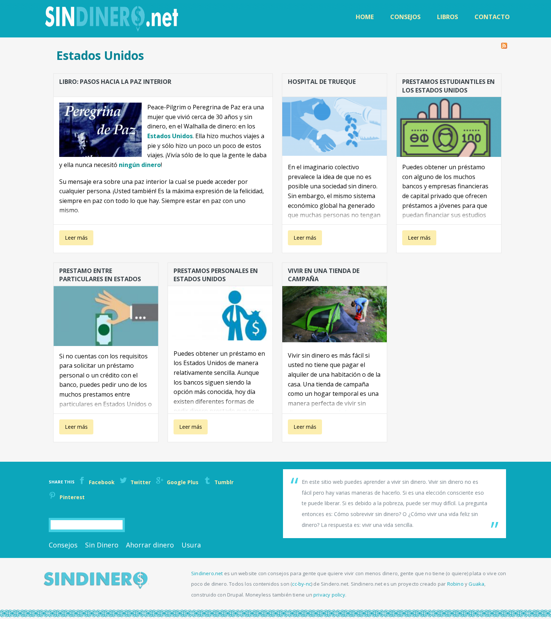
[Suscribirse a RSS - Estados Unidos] (504, 44)
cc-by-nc (301, 583)
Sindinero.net (207, 573)
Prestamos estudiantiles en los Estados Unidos (448, 85)
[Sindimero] (96, 587)
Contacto (492, 17)
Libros (447, 17)
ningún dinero (140, 165)
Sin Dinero (101, 544)
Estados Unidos (170, 136)
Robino (455, 583)
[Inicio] (112, 18)
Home (365, 17)
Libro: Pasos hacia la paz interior (115, 82)
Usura (191, 544)
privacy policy (329, 594)
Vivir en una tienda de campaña (323, 274)
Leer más (75, 239)
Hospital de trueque (322, 82)
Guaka (476, 583)
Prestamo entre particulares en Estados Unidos (100, 274)
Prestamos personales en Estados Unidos (216, 274)
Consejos (405, 17)
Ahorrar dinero (150, 544)
